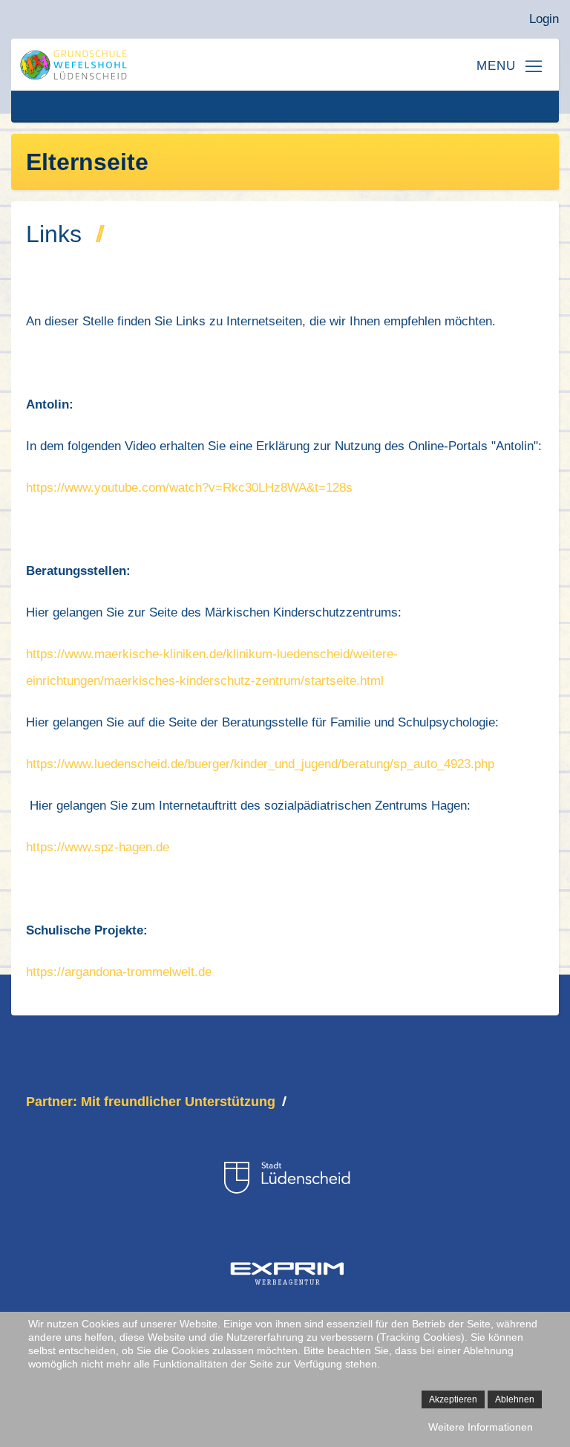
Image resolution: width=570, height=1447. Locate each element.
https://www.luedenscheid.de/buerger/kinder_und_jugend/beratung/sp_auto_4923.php (260, 764)
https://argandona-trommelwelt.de (119, 972)
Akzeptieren (453, 1399)
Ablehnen (514, 1399)
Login (544, 19)
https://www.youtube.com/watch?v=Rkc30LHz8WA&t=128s (189, 488)
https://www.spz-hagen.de (97, 847)
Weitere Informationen (480, 1427)
